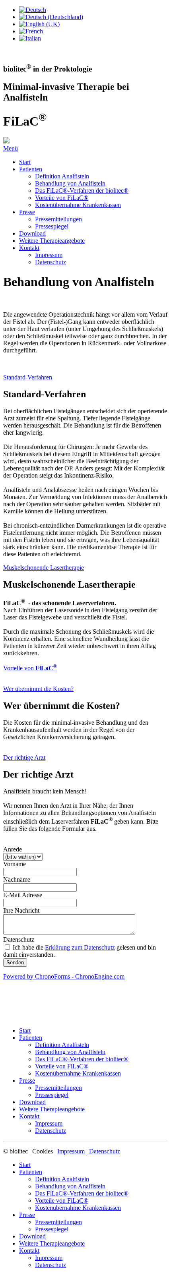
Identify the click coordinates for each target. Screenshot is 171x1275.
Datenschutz (50, 262)
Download (32, 233)
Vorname (14, 864)
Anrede (12, 849)
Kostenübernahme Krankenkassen (78, 204)
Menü (10, 148)
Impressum (48, 255)
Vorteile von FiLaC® (61, 197)
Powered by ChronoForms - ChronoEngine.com (63, 976)
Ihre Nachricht (21, 910)
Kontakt (29, 247)
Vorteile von (30, 668)
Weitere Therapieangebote (52, 240)
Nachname (16, 879)
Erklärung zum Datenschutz (80, 947)
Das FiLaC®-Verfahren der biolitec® (81, 190)
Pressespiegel (51, 226)
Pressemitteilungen (58, 219)
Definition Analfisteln (62, 176)
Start (25, 162)
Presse (27, 212)
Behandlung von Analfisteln (70, 183)
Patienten (30, 169)
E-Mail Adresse (22, 895)
